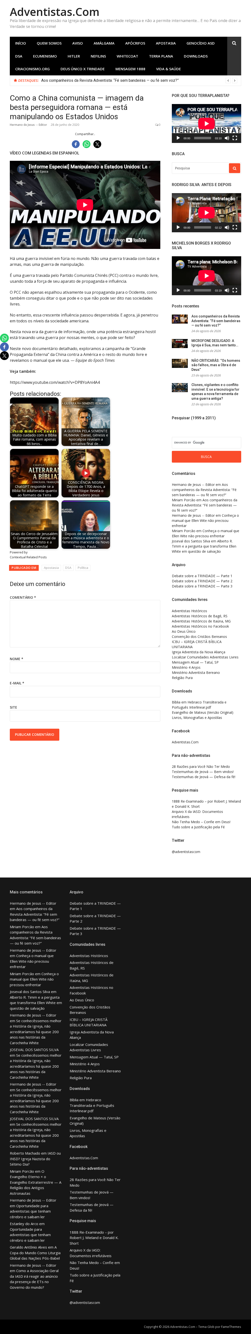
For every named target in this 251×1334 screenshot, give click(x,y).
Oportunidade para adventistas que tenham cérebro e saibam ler (30, 1211)
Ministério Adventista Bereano (196, 672)
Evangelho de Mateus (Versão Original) (202, 712)
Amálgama (104, 43)
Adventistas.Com (55, 11)
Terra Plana (161, 56)
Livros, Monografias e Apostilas (197, 717)
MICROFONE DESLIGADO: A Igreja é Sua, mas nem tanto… (90, 80)
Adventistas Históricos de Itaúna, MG (201, 621)
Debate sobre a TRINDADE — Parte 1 (202, 575)
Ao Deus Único (184, 631)
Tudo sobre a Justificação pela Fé (198, 827)
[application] (206, 123)
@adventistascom (186, 851)
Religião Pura (182, 677)
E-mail (17, 683)
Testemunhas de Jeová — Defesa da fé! (203, 776)
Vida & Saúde (168, 68)
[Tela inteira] (234, 138)
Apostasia (166, 43)
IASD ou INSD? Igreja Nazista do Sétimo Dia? (35, 1159)
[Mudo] (227, 138)
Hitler (74, 56)
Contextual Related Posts (28, 557)
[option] (139, 80)
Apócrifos (135, 43)
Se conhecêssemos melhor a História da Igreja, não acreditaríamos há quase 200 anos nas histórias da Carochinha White (36, 1031)
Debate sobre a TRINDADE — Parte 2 (202, 581)
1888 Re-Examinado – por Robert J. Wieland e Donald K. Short (94, 1238)
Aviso (77, 43)
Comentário (23, 597)
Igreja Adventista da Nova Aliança (198, 652)
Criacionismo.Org (32, 68)
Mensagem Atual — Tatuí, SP (195, 662)
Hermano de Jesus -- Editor (28, 125)
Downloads (196, 56)
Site (13, 707)
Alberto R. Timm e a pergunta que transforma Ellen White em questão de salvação (204, 546)
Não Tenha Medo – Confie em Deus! (201, 821)
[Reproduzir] (178, 138)
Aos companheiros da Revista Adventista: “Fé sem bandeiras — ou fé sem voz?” (215, 320)
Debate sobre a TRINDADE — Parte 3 (202, 586)
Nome (16, 658)
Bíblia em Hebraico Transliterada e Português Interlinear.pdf (92, 1105)
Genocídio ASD (201, 43)
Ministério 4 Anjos (186, 667)
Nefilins (98, 56)
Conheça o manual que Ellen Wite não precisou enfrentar (205, 520)
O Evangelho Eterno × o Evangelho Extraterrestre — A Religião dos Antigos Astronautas (35, 1182)
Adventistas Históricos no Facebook (200, 626)
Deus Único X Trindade (83, 68)
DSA (18, 56)
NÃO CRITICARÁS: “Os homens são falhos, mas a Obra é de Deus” (215, 365)
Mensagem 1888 (130, 68)
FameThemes (231, 1326)
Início (20, 43)
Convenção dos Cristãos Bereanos (199, 636)
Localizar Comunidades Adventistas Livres (205, 657)
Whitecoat (127, 56)
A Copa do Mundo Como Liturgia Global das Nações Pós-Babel (35, 1253)
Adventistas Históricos (189, 610)
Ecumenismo (45, 56)
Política (83, 567)
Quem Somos (49, 43)
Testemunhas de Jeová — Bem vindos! (203, 771)
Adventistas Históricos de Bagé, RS (199, 616)
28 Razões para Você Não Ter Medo (201, 766)
